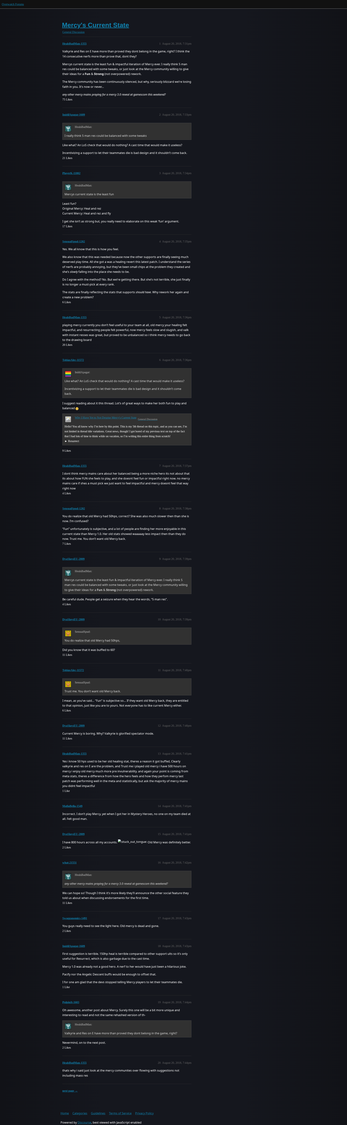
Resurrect (73, 441)
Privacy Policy (144, 1113)
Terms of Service (120, 1113)
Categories (79, 1113)
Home (65, 1113)
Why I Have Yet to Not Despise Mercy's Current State (105, 417)
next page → (70, 1090)
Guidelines (98, 1113)
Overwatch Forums (13, 4)
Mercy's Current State (95, 25)
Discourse (84, 1122)
